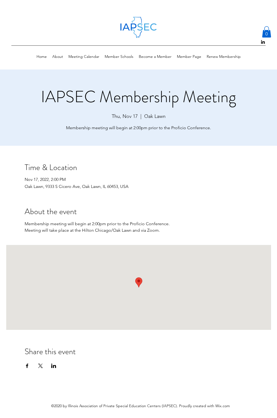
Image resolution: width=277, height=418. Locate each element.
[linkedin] (263, 42)
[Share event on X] (40, 366)
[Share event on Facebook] (27, 366)
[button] (266, 32)
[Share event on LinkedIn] (53, 366)
